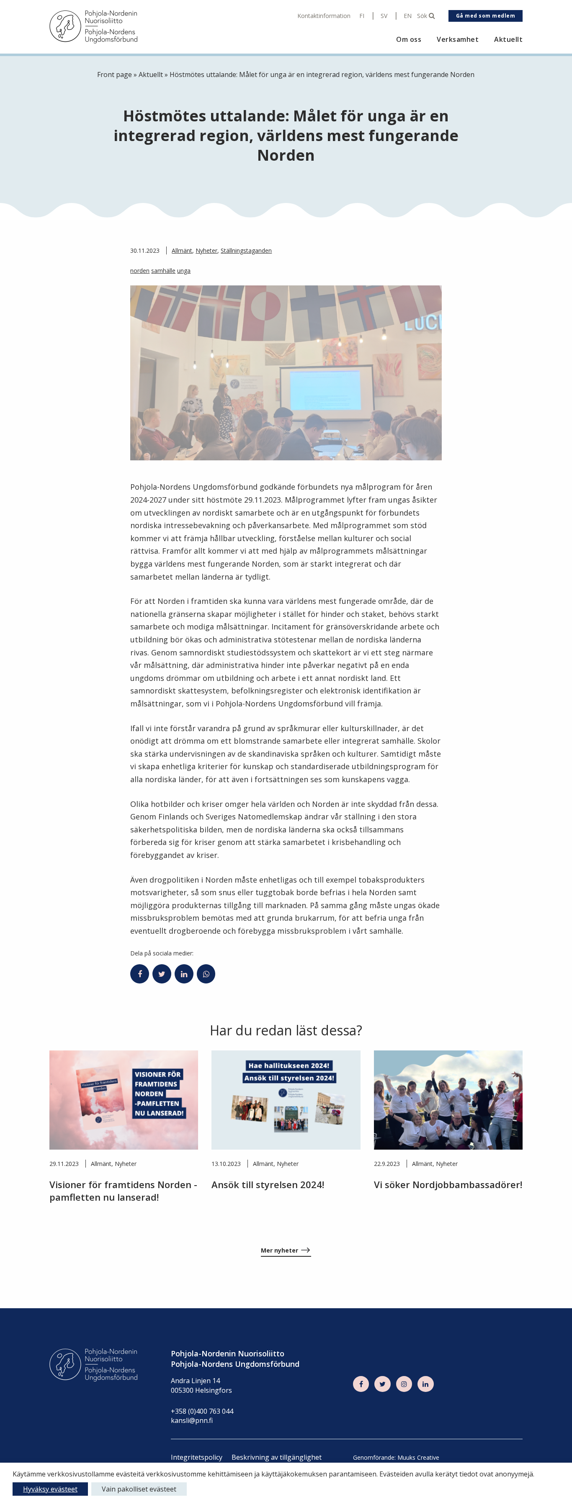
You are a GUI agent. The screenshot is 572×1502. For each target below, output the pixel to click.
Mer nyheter (279, 1250)
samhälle (163, 271)
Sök (423, 16)
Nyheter (206, 250)
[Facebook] (361, 1384)
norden (139, 271)
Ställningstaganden (246, 250)
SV (384, 16)
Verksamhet (458, 39)
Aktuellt (508, 39)
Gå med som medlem (485, 15)
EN (408, 16)
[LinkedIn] (425, 1384)
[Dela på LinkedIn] (184, 973)
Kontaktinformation (323, 16)
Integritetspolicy (196, 1457)
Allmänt (182, 250)
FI (361, 16)
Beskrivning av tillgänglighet (277, 1457)
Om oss (408, 39)
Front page (114, 74)
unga (184, 271)
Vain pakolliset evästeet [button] (139, 1489)
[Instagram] (404, 1384)
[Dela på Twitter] (161, 973)
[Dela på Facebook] (139, 973)
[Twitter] (382, 1384)
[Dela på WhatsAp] (206, 973)
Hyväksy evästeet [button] (50, 1489)
